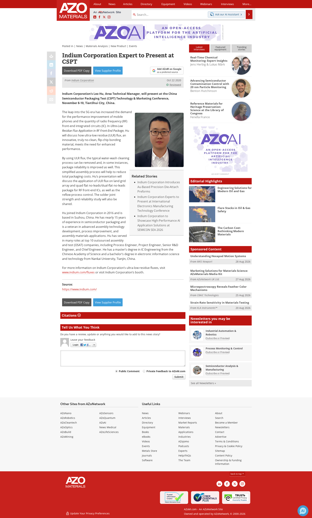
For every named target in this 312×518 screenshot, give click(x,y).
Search (219, 418)
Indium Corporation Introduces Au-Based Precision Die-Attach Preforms (158, 186)
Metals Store (149, 451)
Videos (146, 441)
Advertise (220, 436)
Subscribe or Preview (217, 338)
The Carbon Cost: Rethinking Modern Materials (231, 231)
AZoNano (65, 413)
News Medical (107, 427)
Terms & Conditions (227, 441)
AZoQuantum (107, 418)
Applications (185, 432)
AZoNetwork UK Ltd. (208, 279)
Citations (69, 315)
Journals (147, 455)
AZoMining (66, 436)
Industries (184, 436)
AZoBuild (65, 432)
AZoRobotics (67, 418)
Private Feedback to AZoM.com (165, 371)
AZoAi (102, 422)
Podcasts (183, 446)
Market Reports (187, 422)
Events (133, 46)
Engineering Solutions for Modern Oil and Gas (235, 189)
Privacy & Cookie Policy (228, 446)
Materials (184, 427)
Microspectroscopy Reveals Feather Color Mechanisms (218, 288)
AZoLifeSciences (109, 432)
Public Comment (129, 371)
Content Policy (223, 455)
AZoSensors (106, 413)
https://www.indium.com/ (79, 289)
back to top (236, 473)
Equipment (148, 427)
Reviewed (175, 84)
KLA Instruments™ (207, 308)
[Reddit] (51, 90)
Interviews (184, 418)
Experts (182, 451)
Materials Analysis (97, 46)
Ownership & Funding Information (228, 462)
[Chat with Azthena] (303, 510)
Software (147, 460)
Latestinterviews (199, 48)
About (218, 413)
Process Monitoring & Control (224, 348)
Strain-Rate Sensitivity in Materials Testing (219, 302)
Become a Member (226, 422)
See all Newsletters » (203, 383)
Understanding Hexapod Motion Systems (218, 256)
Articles (146, 418)
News (79, 46)
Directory (146, 4)
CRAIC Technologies (208, 295)
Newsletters (222, 427)
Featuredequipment (220, 48)
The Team (184, 460)
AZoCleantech (68, 422)
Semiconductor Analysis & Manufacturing (222, 367)
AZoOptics (66, 427)
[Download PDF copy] (51, 56)
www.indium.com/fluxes (78, 272)
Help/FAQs (184, 455)
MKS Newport (204, 261)
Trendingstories (241, 48)
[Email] (51, 99)
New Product (118, 46)
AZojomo (183, 441)
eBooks (146, 436)
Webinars (184, 413)
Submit (178, 377)
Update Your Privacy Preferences (89, 513)
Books (145, 432)
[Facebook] (51, 73)
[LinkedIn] (51, 64)
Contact (219, 432)
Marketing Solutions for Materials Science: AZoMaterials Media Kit (219, 272)
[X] (51, 82)
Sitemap (220, 451)
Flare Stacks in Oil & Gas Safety (234, 209)
